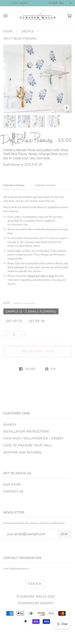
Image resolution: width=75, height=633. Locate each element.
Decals (28, 31)
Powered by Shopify (36, 603)
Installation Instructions (26, 432)
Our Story (12, 485)
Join (64, 534)
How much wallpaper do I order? (33, 438)
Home (8, 31)
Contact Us (13, 491)
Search (9, 425)
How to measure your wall (27, 445)
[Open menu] (9, 15)
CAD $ (33, 584)
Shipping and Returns (22, 452)
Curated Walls (33, 597)
